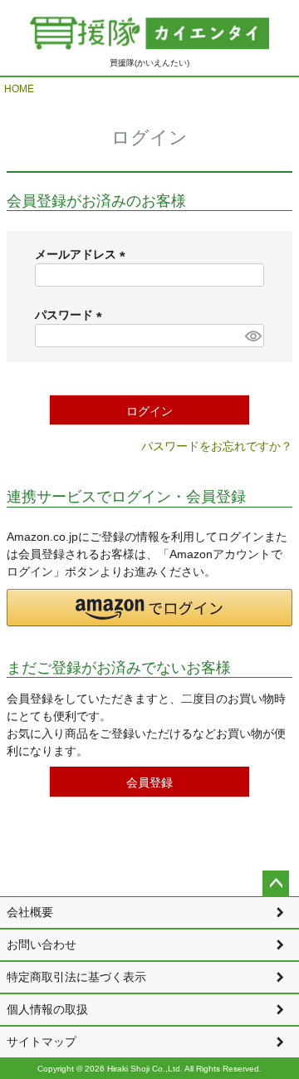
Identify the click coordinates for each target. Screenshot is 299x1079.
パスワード (71, 314)
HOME (19, 89)
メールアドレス (83, 254)
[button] (149, 607)
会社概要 (30, 912)
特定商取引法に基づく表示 (76, 976)
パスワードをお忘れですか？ (216, 446)
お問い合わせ (41, 944)
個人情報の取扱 (47, 1009)
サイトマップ (41, 1041)
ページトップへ (275, 884)
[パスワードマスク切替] (252, 335)
